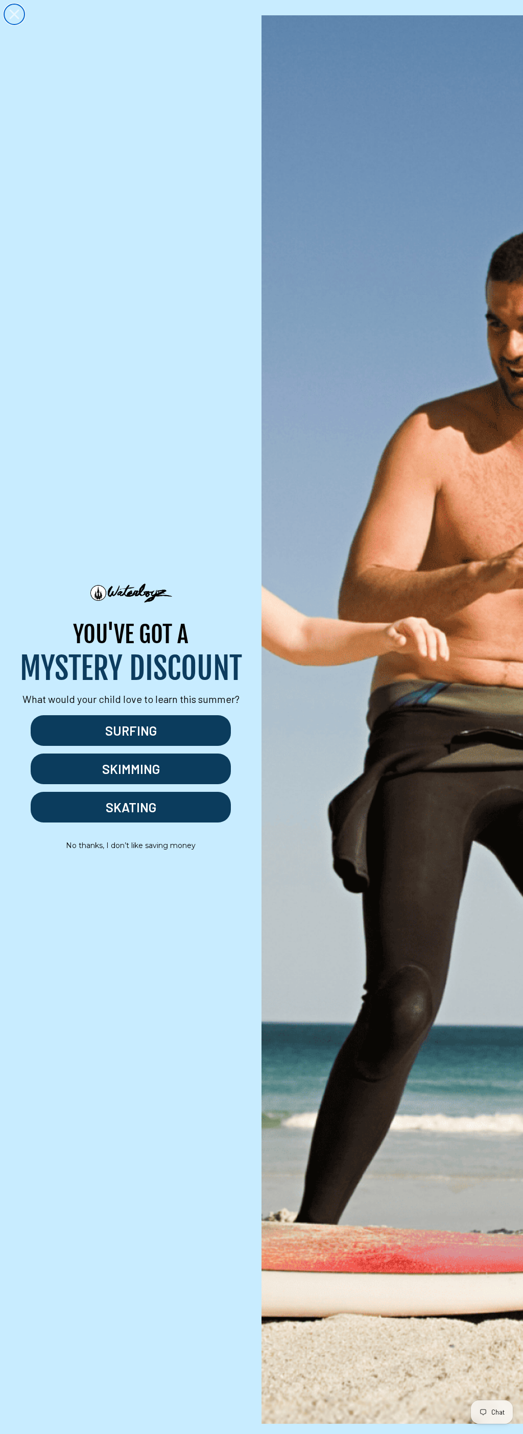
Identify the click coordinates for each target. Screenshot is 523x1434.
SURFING (131, 730)
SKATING (131, 807)
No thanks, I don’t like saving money (131, 845)
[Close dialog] (14, 14)
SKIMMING (131, 769)
